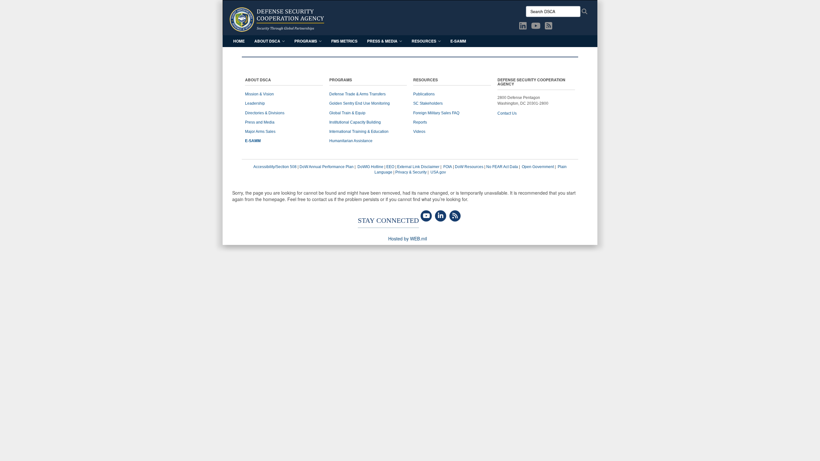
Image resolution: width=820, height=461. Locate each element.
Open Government (538, 167)
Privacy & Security (411, 172)
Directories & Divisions (264, 113)
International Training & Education (359, 131)
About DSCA (267, 41)
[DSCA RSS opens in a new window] (548, 27)
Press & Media (382, 41)
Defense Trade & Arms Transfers (357, 94)
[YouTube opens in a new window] (535, 27)
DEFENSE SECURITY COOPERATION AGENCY (531, 82)
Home (239, 41)
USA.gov (438, 172)
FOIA (447, 167)
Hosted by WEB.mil (407, 238)
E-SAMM (458, 41)
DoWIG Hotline (370, 167)
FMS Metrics (344, 41)
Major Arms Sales (260, 131)
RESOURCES (425, 80)
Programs (305, 41)
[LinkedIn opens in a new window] (523, 27)
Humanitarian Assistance (351, 141)
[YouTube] (426, 216)
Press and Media (260, 122)
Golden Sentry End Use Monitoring (359, 103)
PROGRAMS (340, 80)
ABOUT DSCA (258, 80)
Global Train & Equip (347, 113)
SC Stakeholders (428, 103)
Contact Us (507, 113)
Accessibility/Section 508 (275, 167)
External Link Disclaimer (418, 167)
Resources (424, 41)
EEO (390, 167)
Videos (419, 131)
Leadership (255, 103)
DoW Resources (469, 167)
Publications (424, 94)
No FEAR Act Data (502, 167)
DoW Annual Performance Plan (326, 167)
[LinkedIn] (440, 216)
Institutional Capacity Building (355, 122)
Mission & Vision (259, 94)
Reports (420, 122)
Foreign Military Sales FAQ (436, 113)
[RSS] (455, 216)
